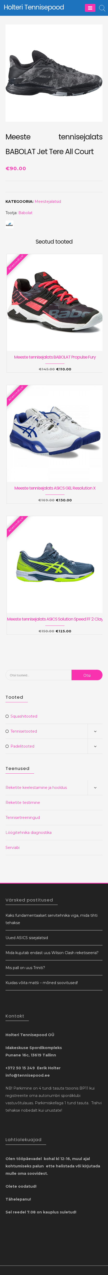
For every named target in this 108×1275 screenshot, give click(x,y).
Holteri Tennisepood (34, 7)
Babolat (25, 212)
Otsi (87, 675)
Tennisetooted (23, 731)
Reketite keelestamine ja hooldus (36, 787)
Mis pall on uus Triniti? (25, 967)
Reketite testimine (23, 802)
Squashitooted (23, 716)
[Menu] (90, 8)
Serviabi (13, 847)
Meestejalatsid (48, 201)
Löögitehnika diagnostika (29, 832)
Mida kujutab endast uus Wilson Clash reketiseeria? (52, 952)
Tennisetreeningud (23, 817)
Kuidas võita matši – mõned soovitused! (42, 982)
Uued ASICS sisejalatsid (27, 937)
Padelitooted (22, 746)
